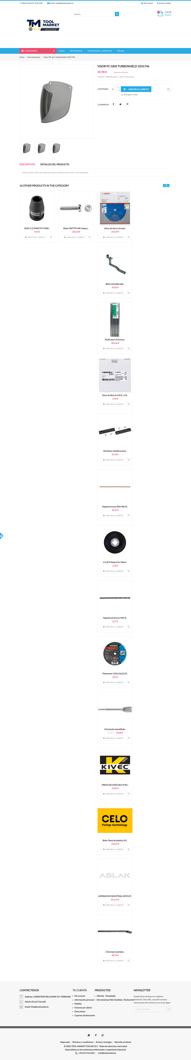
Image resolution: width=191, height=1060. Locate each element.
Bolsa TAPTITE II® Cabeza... (76, 228)
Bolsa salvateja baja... (115, 284)
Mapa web (64, 1042)
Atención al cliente (122, 1042)
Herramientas (76, 51)
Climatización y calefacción (100, 51)
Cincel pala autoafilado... (115, 729)
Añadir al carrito (138, 89)
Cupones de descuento (84, 1015)
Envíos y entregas (104, 1042)
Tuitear (120, 104)
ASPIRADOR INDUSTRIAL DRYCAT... (115, 896)
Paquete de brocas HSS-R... (115, 618)
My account (79, 996)
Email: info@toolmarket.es (61, 3)
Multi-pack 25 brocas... (115, 339)
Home (62, 51)
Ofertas (120, 51)
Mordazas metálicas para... (115, 451)
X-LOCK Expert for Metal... (115, 562)
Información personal (84, 1000)
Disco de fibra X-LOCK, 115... (115, 395)
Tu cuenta (79, 990)
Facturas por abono (83, 1008)
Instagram (102, 1035)
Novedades (110, 996)
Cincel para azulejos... (115, 952)
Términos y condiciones (82, 1042)
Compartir (113, 104)
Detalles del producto (54, 164)
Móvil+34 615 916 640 (31, 3)
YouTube (88, 1035)
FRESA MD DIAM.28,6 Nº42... (115, 785)
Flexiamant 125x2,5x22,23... (115, 673)
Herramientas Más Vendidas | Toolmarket (115, 1000)
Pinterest (127, 104)
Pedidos (77, 1004)
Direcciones (79, 1012)
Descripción (27, 164)
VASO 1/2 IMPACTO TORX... (37, 228)
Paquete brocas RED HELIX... (115, 506)
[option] (26, 148)
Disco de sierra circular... (115, 228)
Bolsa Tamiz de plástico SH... (114, 840)
